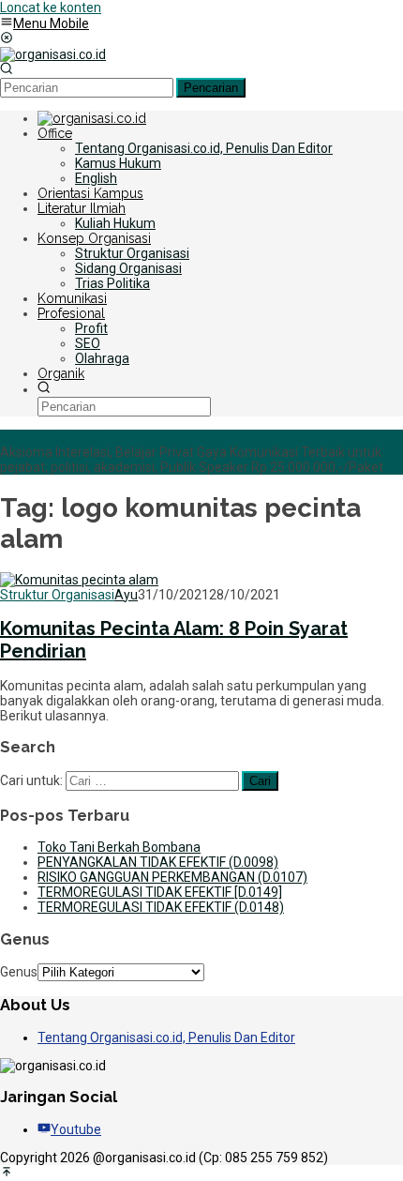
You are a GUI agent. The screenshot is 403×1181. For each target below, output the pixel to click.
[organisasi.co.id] (53, 54)
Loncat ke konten (50, 7)
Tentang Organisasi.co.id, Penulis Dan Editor (166, 1037)
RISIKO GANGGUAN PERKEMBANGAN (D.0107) (172, 877)
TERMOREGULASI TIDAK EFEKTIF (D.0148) (160, 907)
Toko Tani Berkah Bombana (119, 847)
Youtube (76, 1129)
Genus (18, 971)
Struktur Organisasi (57, 594)
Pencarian (211, 88)
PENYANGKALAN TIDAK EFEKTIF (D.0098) (157, 862)
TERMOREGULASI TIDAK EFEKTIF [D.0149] (159, 892)
